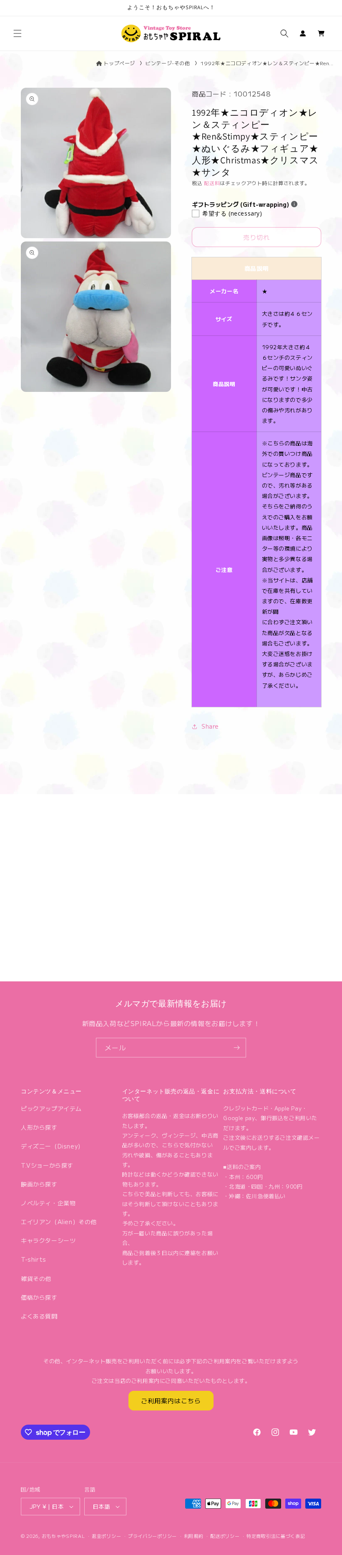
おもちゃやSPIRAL (63, 1535)
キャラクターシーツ (48, 1240)
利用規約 (194, 1535)
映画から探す (39, 1184)
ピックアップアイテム (51, 1108)
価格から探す (39, 1297)
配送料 (212, 182)
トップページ (119, 62)
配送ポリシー (224, 1535)
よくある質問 (39, 1316)
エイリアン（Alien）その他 (59, 1221)
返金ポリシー (106, 1535)
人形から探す (39, 1127)
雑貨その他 (36, 1278)
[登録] (236, 1047)
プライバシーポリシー (152, 1535)
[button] (17, 33)
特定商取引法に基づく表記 (275, 1535)
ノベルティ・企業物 (48, 1203)
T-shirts (33, 1259)
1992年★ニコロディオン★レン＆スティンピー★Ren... (267, 62)
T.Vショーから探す (47, 1165)
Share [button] (210, 726)
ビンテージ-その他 (168, 62)
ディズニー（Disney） (52, 1146)
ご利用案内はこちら (171, 1400)
